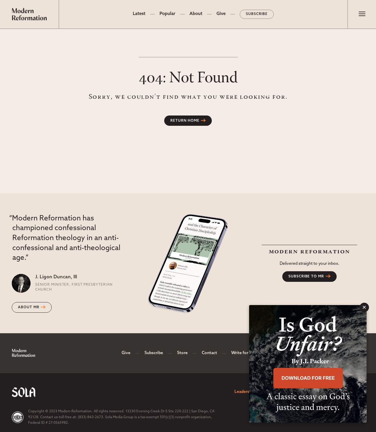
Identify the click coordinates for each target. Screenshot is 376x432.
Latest (139, 14)
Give (221, 14)
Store (182, 353)
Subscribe (257, 14)
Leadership (244, 392)
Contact (209, 353)
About (195, 14)
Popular (167, 14)
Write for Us (242, 353)
